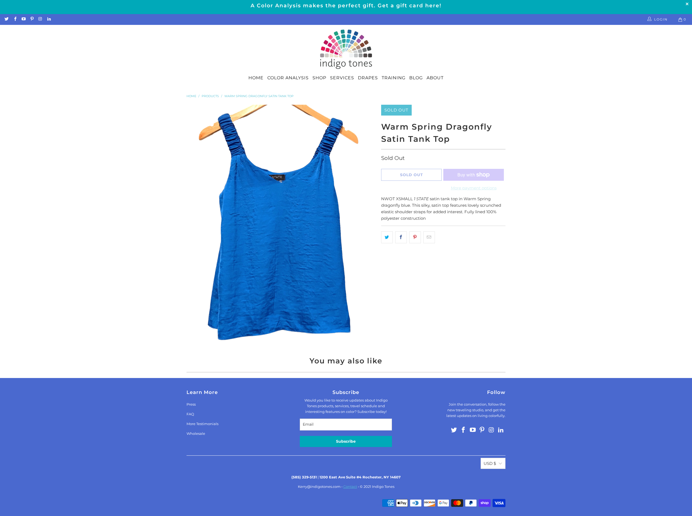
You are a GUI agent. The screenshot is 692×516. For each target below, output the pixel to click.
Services (342, 77)
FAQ (190, 414)
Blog (416, 77)
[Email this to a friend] (429, 237)
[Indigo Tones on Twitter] (6, 19)
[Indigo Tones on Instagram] (40, 19)
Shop (319, 77)
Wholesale (196, 433)
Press (191, 404)
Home (256, 77)
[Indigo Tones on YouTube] (23, 19)
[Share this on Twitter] (387, 237)
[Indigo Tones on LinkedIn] (48, 19)
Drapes (368, 77)
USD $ (490, 463)
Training (393, 77)
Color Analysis (288, 77)
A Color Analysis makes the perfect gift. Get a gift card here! (346, 5)
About (435, 77)
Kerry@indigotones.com (319, 486)
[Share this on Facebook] (401, 237)
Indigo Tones (383, 486)
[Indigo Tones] (346, 49)
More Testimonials (202, 424)
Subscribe (346, 441)
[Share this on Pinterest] (415, 237)
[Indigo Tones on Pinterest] (31, 19)
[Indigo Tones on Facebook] (14, 19)
